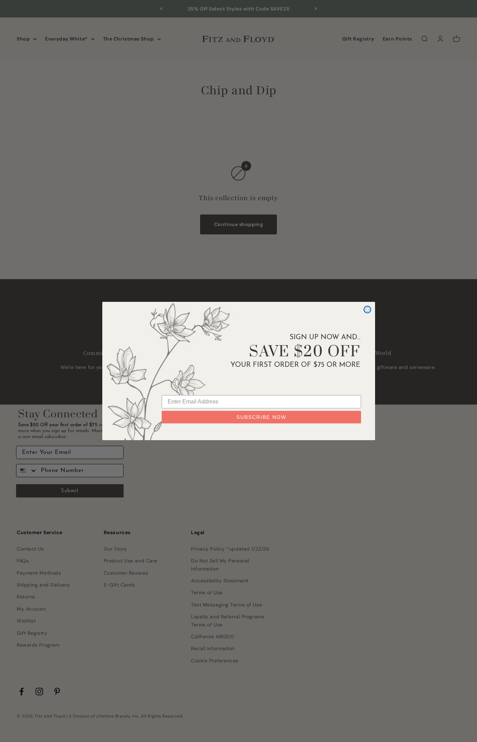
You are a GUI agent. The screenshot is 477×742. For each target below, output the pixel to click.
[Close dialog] (367, 309)
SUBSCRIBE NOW (261, 417)
